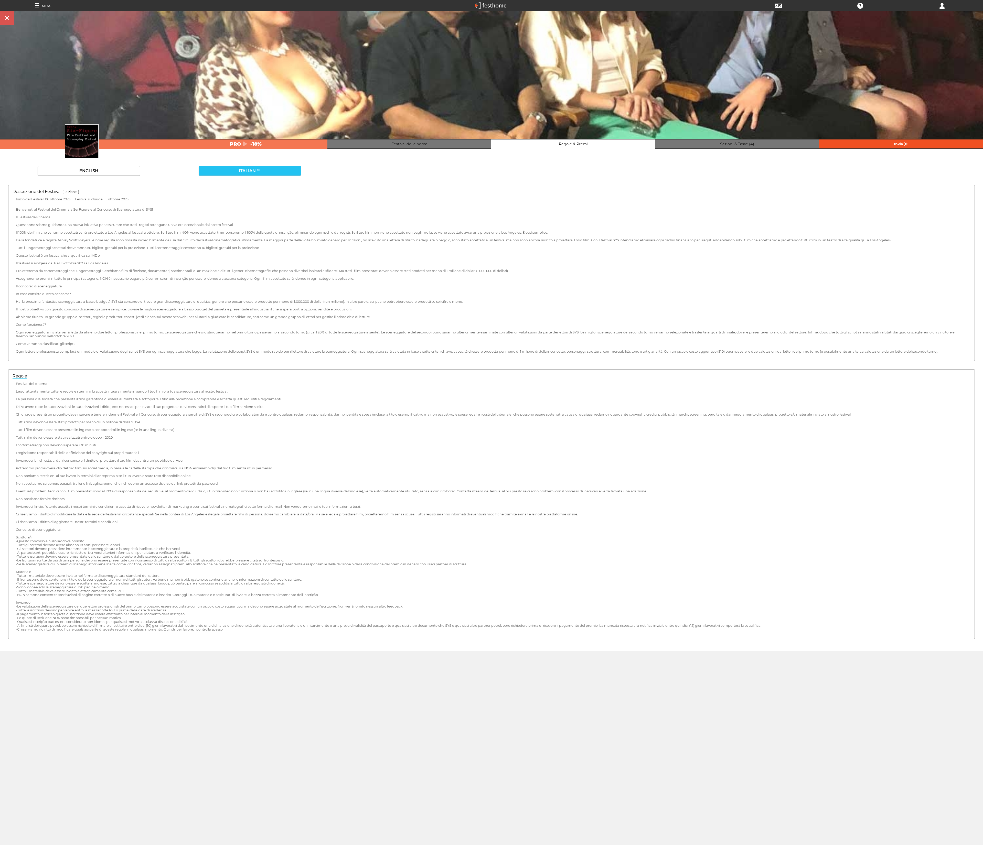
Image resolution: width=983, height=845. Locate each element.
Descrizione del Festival (46, 191)
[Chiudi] (7, 18)
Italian (250, 170)
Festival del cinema (409, 144)
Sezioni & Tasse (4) (737, 144)
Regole (20, 376)
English (88, 170)
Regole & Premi (573, 144)
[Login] (942, 5)
